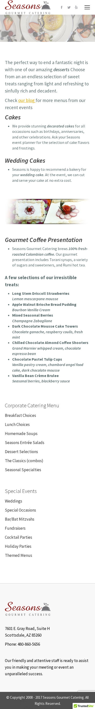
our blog (27, 100)
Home (38, 31)
